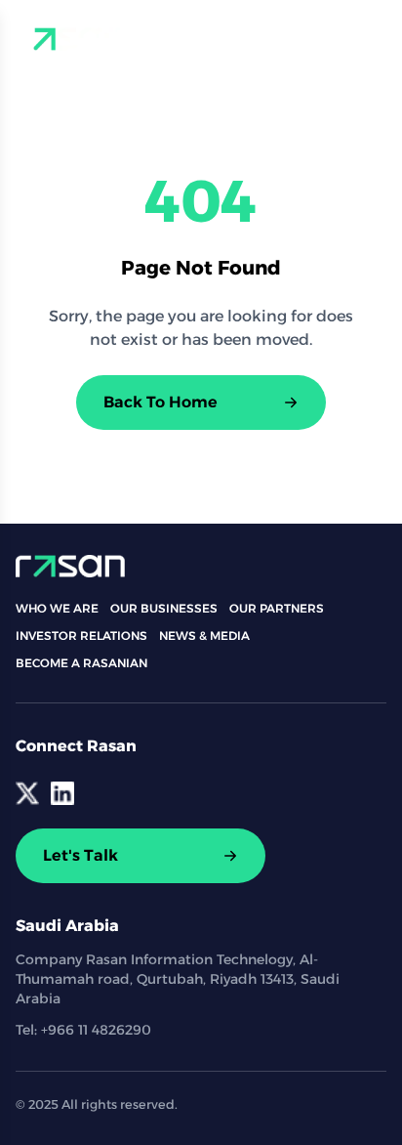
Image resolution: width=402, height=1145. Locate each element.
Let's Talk (80, 855)
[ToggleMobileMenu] (370, 39)
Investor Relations (81, 635)
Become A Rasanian (81, 663)
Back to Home (160, 402)
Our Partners (276, 608)
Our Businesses (164, 608)
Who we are (57, 608)
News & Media (204, 635)
